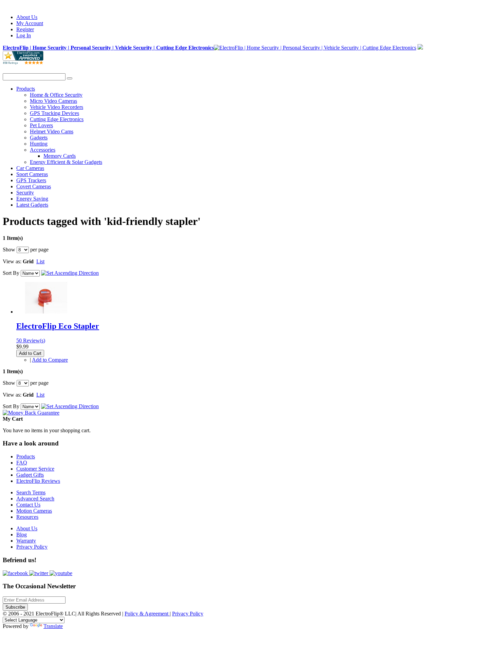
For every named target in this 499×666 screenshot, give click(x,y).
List (40, 261)
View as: (12, 261)
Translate (53, 626)
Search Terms (30, 492)
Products (25, 456)
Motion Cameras (34, 511)
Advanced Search (35, 498)
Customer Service (35, 469)
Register (25, 29)
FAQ (21, 462)
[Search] (69, 78)
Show (9, 249)
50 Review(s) (30, 340)
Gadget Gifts (30, 475)
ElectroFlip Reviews (38, 481)
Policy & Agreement (147, 613)
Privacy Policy (32, 547)
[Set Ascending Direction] (70, 273)
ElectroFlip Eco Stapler (57, 326)
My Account (29, 23)
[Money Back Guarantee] (31, 413)
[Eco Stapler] (46, 312)
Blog (21, 534)
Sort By (11, 273)
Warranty (26, 541)
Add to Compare (50, 360)
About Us (26, 17)
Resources (27, 517)
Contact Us (28, 505)
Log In (23, 35)
